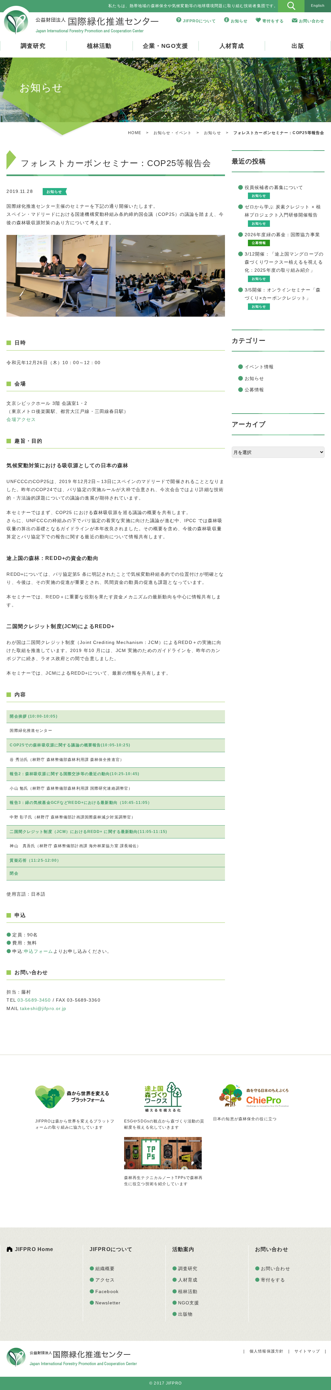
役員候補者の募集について (274, 187)
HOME (134, 133)
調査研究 (33, 46)
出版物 (185, 1314)
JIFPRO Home (34, 1249)
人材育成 (231, 46)
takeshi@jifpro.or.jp (43, 1008)
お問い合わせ (312, 21)
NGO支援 (188, 1302)
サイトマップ (307, 1351)
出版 (298, 46)
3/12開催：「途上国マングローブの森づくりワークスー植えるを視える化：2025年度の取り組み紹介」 (284, 262)
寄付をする (273, 21)
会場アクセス (21, 419)
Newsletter (108, 1302)
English (318, 5)
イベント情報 (259, 366)
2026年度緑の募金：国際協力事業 (282, 234)
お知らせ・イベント (173, 133)
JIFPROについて (199, 21)
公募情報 (254, 389)
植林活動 (99, 46)
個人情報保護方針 (266, 1351)
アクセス (105, 1279)
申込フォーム (38, 951)
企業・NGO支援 (165, 46)
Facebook (107, 1291)
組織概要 (105, 1268)
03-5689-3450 (34, 1000)
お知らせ (239, 21)
